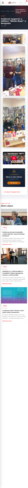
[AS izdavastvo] (12, 2)
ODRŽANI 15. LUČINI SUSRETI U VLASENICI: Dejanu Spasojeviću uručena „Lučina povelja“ (12, 273)
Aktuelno (8, 11)
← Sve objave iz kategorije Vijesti (11, 192)
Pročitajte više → (7, 244)
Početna (2, 11)
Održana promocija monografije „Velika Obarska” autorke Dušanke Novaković (13, 234)
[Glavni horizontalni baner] (14, 176)
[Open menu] (3, 3)
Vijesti (12, 11)
